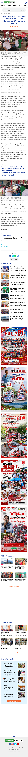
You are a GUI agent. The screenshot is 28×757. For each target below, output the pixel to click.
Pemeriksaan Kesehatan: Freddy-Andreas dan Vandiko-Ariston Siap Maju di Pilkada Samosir (20, 581)
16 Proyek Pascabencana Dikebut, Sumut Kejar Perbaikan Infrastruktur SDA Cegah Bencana (9, 687)
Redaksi (5, 747)
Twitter (16, 746)
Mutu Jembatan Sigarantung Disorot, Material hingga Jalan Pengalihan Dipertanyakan (10, 665)
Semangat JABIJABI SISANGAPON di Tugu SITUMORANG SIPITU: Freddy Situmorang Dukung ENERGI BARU (20, 567)
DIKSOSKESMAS (6, 244)
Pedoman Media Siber (19, 747)
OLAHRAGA (5, 246)
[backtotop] (14, 737)
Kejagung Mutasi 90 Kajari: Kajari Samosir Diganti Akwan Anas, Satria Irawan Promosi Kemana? (6, 634)
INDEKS (15, 5)
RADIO (9, 5)
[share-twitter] (13, 256)
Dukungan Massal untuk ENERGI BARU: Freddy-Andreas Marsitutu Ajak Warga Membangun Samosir (7, 581)
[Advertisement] (14, 604)
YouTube (19, 746)
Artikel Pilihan (6, 622)
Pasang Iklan (11, 747)
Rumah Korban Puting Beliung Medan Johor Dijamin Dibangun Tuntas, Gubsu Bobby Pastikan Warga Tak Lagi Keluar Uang (9, 694)
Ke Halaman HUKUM (14, 652)
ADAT (20, 5)
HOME (3, 5)
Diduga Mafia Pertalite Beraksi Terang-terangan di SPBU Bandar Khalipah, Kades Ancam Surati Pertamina (7, 647)
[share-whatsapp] (15, 256)
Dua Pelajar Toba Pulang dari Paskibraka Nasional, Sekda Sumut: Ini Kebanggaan (10, 679)
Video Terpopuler (7, 556)
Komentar (14, 259)
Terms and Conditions (14, 749)
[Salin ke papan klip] (18, 256)
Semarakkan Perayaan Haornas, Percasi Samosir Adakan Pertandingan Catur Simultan (12, 237)
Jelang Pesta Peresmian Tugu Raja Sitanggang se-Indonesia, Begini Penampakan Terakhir (7, 567)
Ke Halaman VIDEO (13, 586)
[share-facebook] (10, 256)
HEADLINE (15, 244)
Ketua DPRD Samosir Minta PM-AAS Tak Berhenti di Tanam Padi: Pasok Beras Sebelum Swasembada (10, 672)
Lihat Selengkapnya (13, 701)
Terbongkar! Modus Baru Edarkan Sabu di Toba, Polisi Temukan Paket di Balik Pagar (20, 634)
